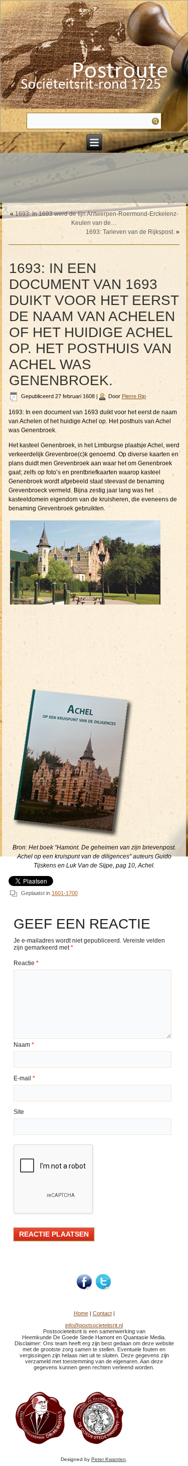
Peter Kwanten (108, 1459)
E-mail (24, 1078)
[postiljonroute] (85, 1282)
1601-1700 (65, 893)
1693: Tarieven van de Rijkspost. (130, 231)
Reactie (26, 963)
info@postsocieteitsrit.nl (94, 1325)
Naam (24, 1044)
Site (19, 1111)
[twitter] (104, 1282)
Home (81, 1313)
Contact (102, 1313)
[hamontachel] (40, 1443)
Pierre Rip (134, 396)
